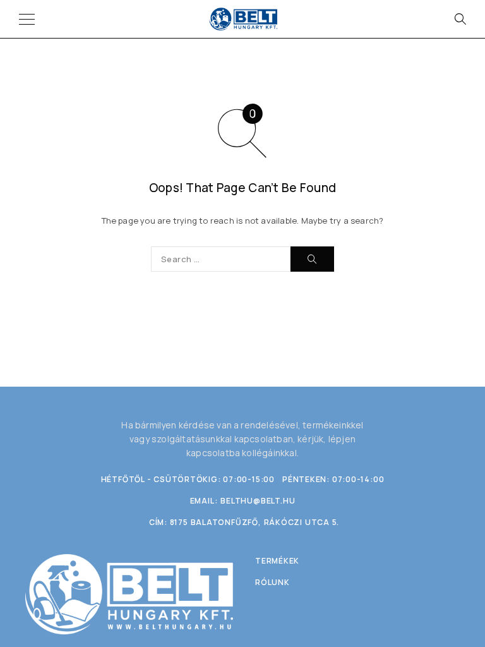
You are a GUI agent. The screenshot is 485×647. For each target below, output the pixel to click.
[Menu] (27, 19)
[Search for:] (220, 259)
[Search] (459, 19)
